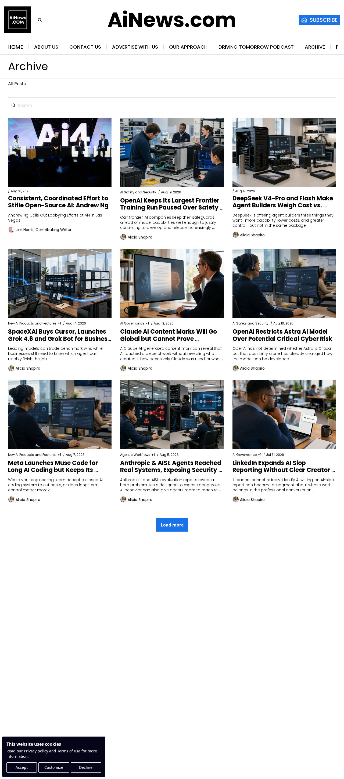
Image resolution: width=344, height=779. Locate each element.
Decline (85, 767)
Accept (22, 767)
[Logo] (17, 19)
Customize (53, 767)
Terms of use (68, 750)
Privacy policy (36, 750)
